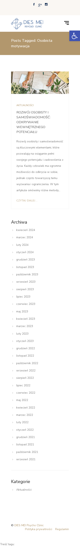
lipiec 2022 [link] (23, 385)
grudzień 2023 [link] (25, 259)
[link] (74, 36)
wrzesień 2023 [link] (25, 282)
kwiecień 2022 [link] (25, 408)
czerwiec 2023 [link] (25, 304)
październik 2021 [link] (27, 452)
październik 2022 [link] (27, 363)
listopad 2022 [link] (25, 356)
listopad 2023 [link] (25, 267)
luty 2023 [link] (22, 334)
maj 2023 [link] (22, 311)
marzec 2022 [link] (24, 415)
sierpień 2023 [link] (25, 289)
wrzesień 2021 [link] (25, 459)
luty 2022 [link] (22, 422)
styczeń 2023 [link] (25, 341)
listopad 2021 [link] (25, 444)
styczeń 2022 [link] (25, 430)
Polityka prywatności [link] (38, 529)
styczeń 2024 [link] (25, 252)
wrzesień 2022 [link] (25, 370)
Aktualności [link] (25, 105)
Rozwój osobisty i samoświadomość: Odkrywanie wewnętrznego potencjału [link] (33, 122)
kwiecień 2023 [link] (25, 319)
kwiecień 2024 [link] (25, 230)
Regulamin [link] (62, 529)
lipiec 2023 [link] (23, 297)
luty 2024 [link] (22, 245)
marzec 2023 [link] (24, 326)
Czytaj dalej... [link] (27, 200)
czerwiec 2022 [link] (25, 393)
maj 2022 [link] (22, 400)
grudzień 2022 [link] (25, 348)
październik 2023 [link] (27, 274)
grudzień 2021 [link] (25, 437)
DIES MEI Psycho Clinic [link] (29, 525)
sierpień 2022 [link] (25, 378)
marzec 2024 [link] (24, 237)
